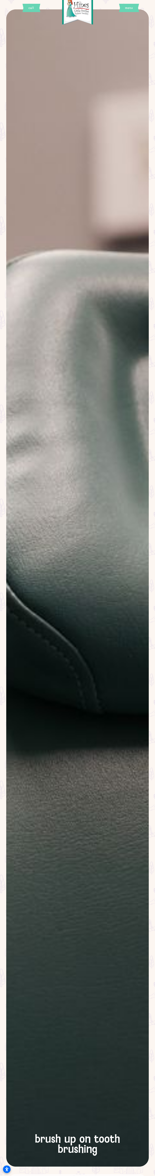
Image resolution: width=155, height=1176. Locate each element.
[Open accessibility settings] (7, 1169)
